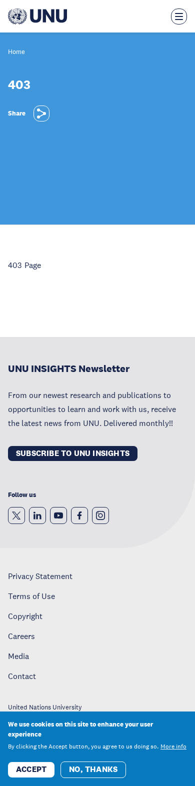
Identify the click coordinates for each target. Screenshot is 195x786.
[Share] (42, 114)
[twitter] (16, 515)
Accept (31, 769)
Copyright (25, 616)
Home (16, 52)
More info (173, 746)
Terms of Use (31, 596)
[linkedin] (37, 515)
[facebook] (79, 515)
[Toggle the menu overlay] (179, 16)
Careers (21, 636)
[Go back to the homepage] (37, 16)
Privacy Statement (40, 576)
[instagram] (100, 515)
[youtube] (58, 515)
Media (18, 656)
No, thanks (93, 769)
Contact (22, 676)
